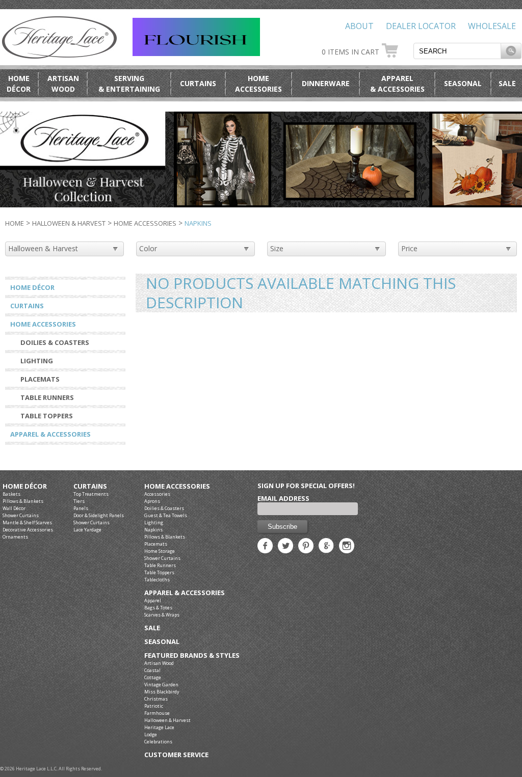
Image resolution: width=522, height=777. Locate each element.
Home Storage (159, 551)
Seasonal (463, 83)
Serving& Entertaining (129, 83)
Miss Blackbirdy (161, 691)
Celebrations (158, 741)
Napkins (153, 529)
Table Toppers (46, 415)
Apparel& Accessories (397, 83)
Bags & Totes (158, 607)
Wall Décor (14, 508)
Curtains (198, 83)
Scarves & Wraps (161, 614)
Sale (507, 83)
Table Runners (47, 397)
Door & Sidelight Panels (98, 515)
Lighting (36, 360)
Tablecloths (157, 579)
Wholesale (492, 26)
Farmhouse (157, 713)
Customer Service (176, 755)
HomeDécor (19, 83)
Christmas (156, 698)
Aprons (152, 501)
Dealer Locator (421, 26)
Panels (80, 508)
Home (14, 223)
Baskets (11, 494)
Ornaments (15, 536)
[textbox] (457, 51)
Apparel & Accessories (50, 434)
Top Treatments (91, 494)
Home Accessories (145, 223)
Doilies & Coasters (54, 342)
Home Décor (32, 287)
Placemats (40, 379)
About (359, 26)
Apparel (152, 600)
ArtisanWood (63, 83)
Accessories (157, 494)
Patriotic (153, 706)
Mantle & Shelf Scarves (27, 522)
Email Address (283, 498)
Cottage (152, 677)
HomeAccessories (258, 83)
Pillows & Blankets (23, 501)
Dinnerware (326, 83)
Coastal (152, 670)
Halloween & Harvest (69, 223)
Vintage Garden (161, 684)
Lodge (150, 734)
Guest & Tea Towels (165, 515)
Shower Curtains (21, 515)
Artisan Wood (159, 663)
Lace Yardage (87, 529)
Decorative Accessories (28, 529)
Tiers (79, 501)
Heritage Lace (159, 727)
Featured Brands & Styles (192, 655)
